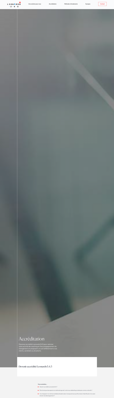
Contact (102, 4)
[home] (14, 4)
